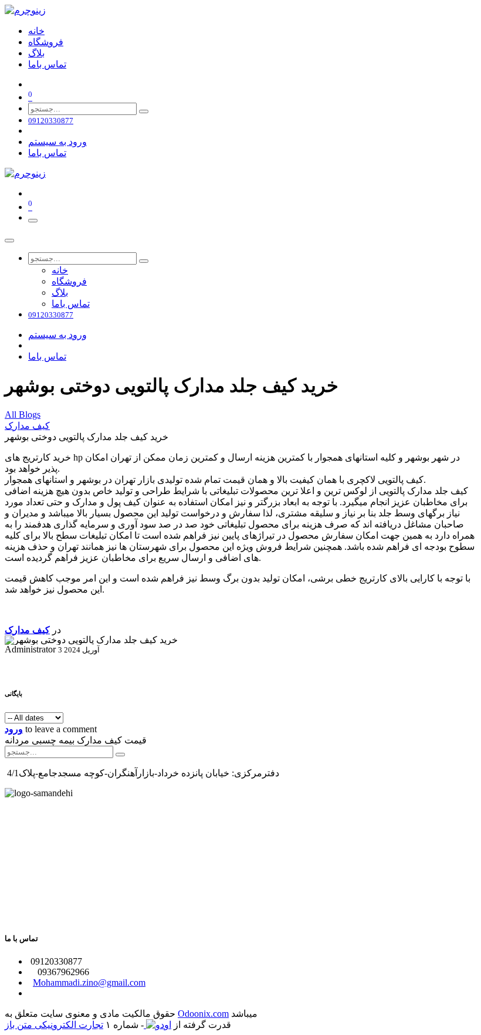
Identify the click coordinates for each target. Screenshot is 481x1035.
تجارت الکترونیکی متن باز (54, 1025)
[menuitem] (36, 31)
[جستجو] (143, 111)
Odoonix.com (203, 1014)
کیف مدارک (27, 426)
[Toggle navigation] (33, 220)
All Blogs (22, 415)
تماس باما (47, 153)
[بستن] (9, 240)
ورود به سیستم (57, 142)
